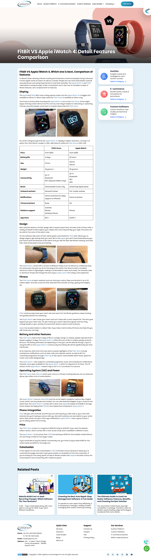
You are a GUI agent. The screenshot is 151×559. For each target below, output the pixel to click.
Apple (25, 95)
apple (72, 455)
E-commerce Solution (67, 4)
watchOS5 (45, 399)
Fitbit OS (39, 374)
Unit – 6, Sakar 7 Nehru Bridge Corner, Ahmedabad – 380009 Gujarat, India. (35, 543)
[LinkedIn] (117, 554)
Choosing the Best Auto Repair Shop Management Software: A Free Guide (75, 497)
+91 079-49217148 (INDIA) (32, 533)
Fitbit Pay (47, 356)
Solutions (59, 532)
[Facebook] (108, 554)
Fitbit (89, 83)
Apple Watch (28, 266)
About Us (59, 540)
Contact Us (88, 529)
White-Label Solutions (119, 538)
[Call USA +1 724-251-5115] (146, 541)
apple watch (62, 273)
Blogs (58, 538)
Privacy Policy (89, 538)
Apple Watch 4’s (73, 95)
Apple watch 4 (78, 406)
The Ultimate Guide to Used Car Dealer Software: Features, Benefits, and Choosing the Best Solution (114, 498)
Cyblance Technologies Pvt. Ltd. (53, 554)
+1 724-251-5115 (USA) (31, 536)
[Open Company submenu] (103, 3)
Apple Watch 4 (77, 83)
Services (59, 529)
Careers (87, 532)
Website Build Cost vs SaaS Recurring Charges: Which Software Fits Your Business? (36, 498)
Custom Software (84, 4)
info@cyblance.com (30, 539)
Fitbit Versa (58, 97)
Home (39, 4)
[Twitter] (113, 554)
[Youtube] (132, 554)
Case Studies (97, 4)
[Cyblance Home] (24, 4)
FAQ (85, 535)
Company (109, 4)
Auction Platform (50, 4)
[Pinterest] (127, 554)
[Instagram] (122, 554)
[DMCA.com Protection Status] (22, 555)
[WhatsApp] (146, 548)
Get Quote (127, 4)
